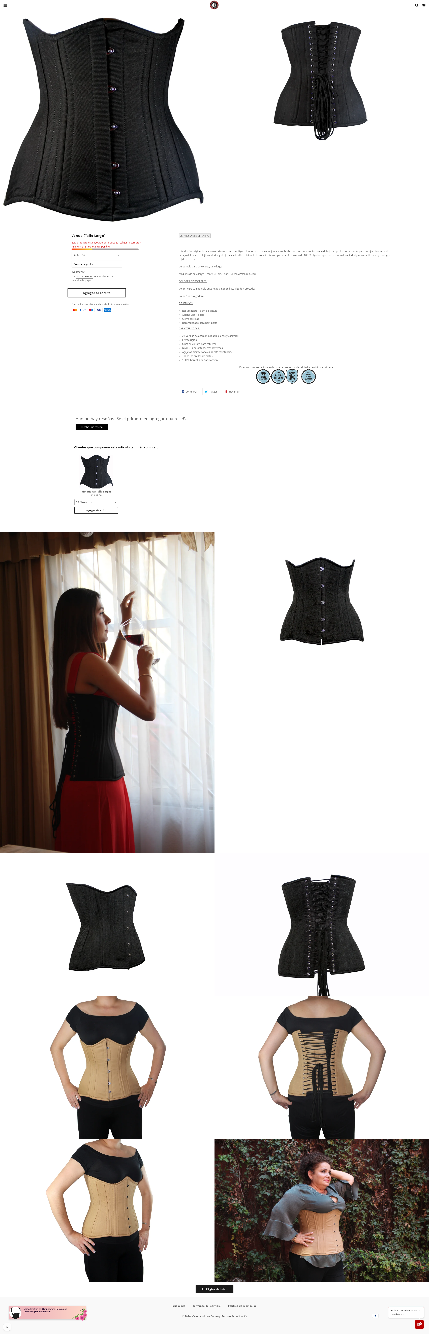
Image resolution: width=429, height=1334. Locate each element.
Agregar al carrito (96, 510)
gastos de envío (84, 276)
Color (77, 264)
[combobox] (96, 502)
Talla (76, 255)
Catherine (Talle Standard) (37, 1311)
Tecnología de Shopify (234, 1316)
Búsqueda (178, 1305)
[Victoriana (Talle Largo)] (96, 471)
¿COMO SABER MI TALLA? (194, 235)
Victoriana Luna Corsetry (206, 1316)
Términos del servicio (207, 1305)
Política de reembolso (242, 1305)
